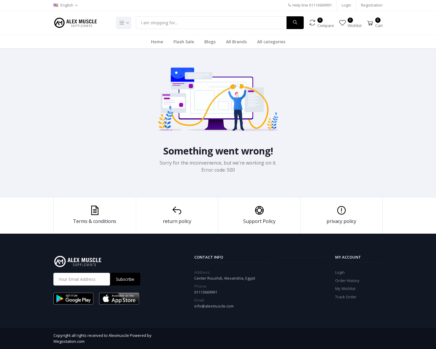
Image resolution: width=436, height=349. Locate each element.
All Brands (236, 41)
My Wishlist (345, 288)
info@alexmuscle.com (214, 306)
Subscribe (125, 279)
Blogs (210, 41)
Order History (347, 280)
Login (346, 5)
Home (157, 41)
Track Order (346, 296)
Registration (372, 5)
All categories (271, 41)
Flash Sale (184, 41)
